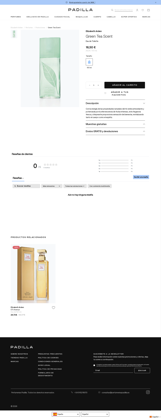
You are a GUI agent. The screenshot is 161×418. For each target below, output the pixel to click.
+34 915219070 (80, 392)
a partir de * (82, 2)
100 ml (89, 67)
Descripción (92, 103)
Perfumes (16, 17)
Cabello (111, 17)
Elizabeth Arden (17, 27)
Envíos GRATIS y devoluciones (102, 131)
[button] (115, 160)
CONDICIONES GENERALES (50, 361)
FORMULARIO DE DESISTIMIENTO (46, 374)
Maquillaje (82, 17)
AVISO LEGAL (44, 365)
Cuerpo (97, 17)
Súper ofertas (129, 17)
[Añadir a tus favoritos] (53, 307)
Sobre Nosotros (19, 354)
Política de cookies (48, 358)
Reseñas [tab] (18, 178)
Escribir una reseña (141, 177)
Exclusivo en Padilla (38, 17)
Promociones (40, 27)
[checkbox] (100, 186)
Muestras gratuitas (96, 124)
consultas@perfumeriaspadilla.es (115, 392)
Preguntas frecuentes (50, 354)
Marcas (146, 17)
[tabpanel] (80, 202)
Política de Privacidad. (121, 364)
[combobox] (66, 414)
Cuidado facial (62, 17)
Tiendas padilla (19, 358)
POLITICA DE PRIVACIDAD (50, 369)
